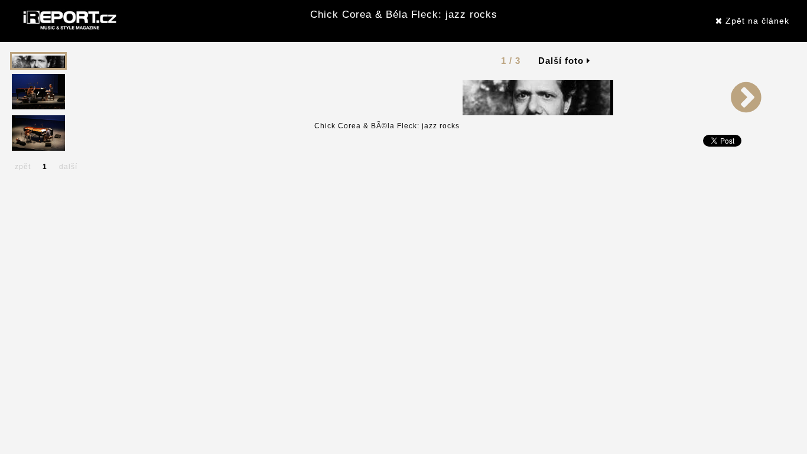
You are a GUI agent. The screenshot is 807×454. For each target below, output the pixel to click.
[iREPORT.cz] (68, 20)
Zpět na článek (756, 20)
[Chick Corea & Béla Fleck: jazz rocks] (538, 97)
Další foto (562, 61)
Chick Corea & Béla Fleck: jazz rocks (403, 14)
